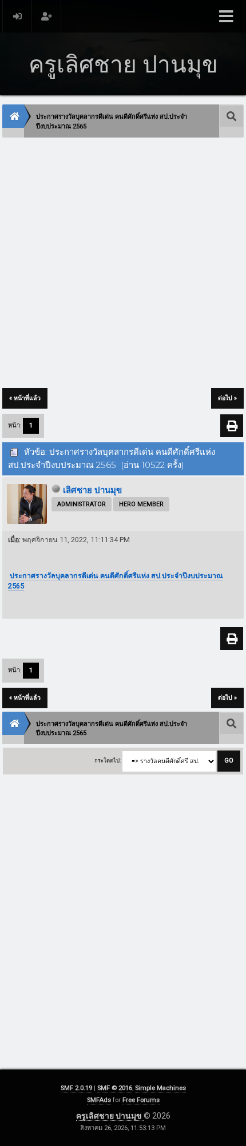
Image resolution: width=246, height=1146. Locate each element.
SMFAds (99, 1100)
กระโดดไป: (107, 760)
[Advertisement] (123, 263)
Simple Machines (160, 1088)
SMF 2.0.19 (76, 1088)
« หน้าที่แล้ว (25, 398)
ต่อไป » (227, 398)
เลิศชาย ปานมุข (92, 490)
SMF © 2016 (114, 1088)
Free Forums (141, 1100)
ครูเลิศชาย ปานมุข (110, 1115)
